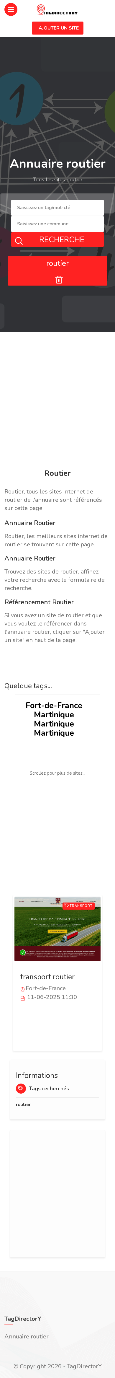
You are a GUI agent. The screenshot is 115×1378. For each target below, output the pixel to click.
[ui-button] (57, 278)
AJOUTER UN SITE (59, 28)
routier (23, 1104)
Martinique (54, 714)
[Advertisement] (57, 401)
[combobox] (57, 208)
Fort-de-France (54, 705)
